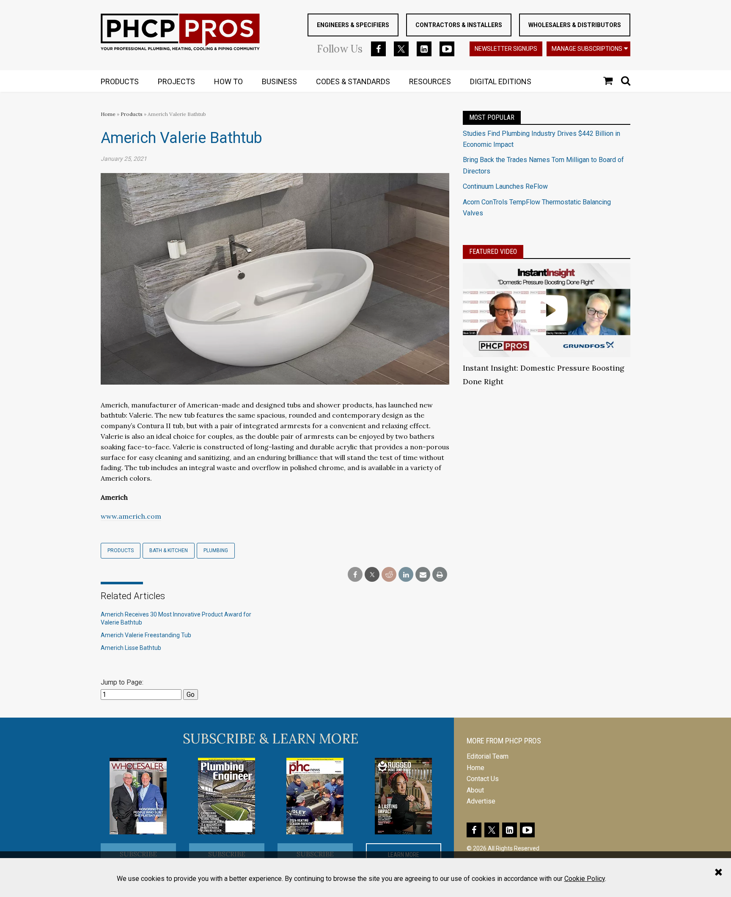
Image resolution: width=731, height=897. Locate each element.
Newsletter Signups (506, 48)
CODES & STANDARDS (353, 81)
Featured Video (493, 252)
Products (132, 114)
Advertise (481, 801)
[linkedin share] (405, 575)
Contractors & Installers (458, 25)
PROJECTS (176, 81)
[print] (439, 575)
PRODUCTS (120, 81)
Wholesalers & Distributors (574, 25)
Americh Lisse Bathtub (131, 647)
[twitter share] (372, 575)
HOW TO (228, 81)
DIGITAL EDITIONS (500, 81)
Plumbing (215, 550)
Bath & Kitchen (168, 550)
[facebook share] (355, 575)
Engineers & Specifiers (353, 25)
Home (108, 114)
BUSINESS (279, 81)
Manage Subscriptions (587, 48)
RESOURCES (430, 81)
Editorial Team (487, 756)
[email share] (422, 575)
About (475, 790)
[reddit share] (389, 575)
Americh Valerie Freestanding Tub (146, 635)
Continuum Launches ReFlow (505, 186)
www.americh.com (131, 516)
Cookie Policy (584, 879)
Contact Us (483, 779)
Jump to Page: (122, 682)
